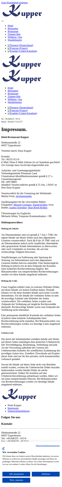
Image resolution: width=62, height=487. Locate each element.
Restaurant (13, 31)
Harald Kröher (40, 204)
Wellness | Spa (15, 37)
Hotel (10, 25)
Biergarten (13, 28)
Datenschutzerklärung (19, 411)
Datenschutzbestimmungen (48, 445)
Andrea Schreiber (18, 207)
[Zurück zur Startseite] (21, 17)
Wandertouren (15, 40)
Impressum (13, 408)
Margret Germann (22, 204)
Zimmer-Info (14, 34)
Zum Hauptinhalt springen (14, 2)
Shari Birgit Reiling (37, 207)
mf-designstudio (24, 196)
